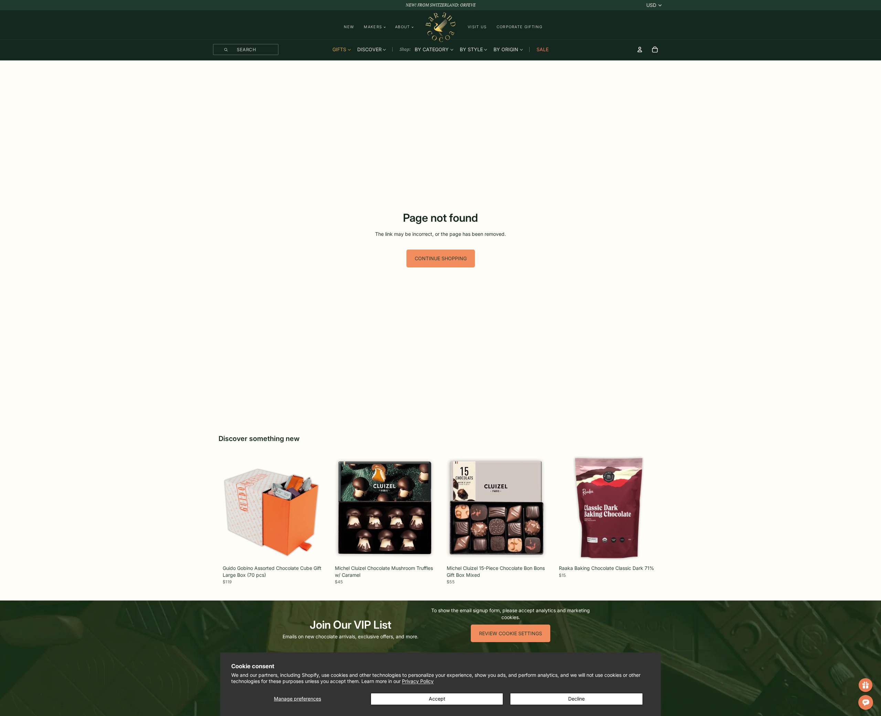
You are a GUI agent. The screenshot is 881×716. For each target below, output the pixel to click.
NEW (349, 26)
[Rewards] (865, 685)
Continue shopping (441, 258)
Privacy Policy (418, 681)
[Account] (639, 49)
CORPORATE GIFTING (519, 26)
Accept (437, 699)
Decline (576, 699)
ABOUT (402, 27)
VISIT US (477, 26)
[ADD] (316, 553)
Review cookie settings (510, 633)
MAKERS (373, 27)
